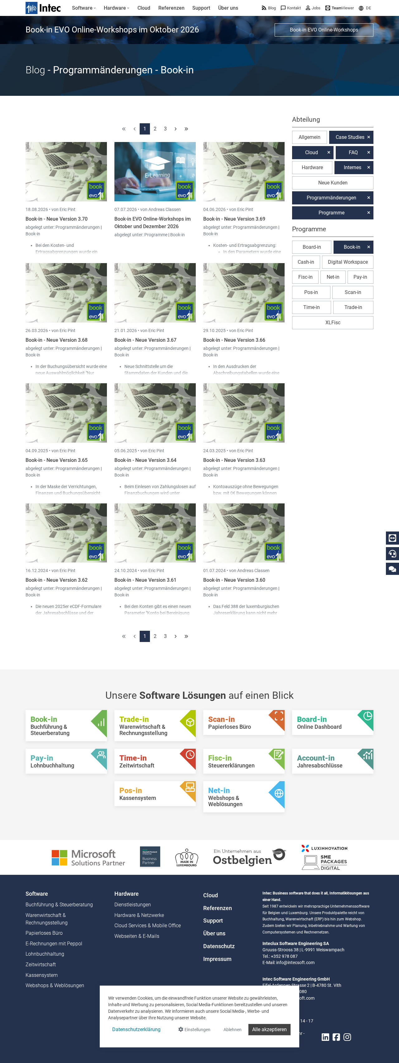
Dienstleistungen (132, 905)
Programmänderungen (78, 227)
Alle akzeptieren (269, 1029)
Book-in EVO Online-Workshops (324, 30)
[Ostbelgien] (250, 857)
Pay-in (360, 277)
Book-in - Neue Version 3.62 (57, 580)
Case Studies (350, 137)
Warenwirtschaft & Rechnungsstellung (47, 919)
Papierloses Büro (44, 933)
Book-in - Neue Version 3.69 (234, 219)
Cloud (311, 152)
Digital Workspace (348, 262)
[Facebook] (336, 1037)
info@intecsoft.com (295, 962)
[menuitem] (84, 8)
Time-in (311, 307)
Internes (352, 167)
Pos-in (311, 292)
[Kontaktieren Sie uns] (392, 569)
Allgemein (309, 137)
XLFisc (332, 323)
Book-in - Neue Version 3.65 (57, 460)
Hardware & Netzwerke (139, 915)
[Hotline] (392, 553)
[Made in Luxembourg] (186, 857)
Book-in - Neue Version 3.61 (145, 580)
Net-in (333, 277)
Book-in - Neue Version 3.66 (234, 340)
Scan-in (353, 292)
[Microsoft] (88, 857)
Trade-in (353, 307)
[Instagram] (347, 1037)
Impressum (217, 959)
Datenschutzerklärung (136, 1029)
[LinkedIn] (325, 1037)
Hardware (312, 167)
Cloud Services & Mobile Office (147, 925)
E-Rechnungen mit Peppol (54, 944)
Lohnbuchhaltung (45, 954)
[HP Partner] (150, 857)
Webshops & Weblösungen (55, 985)
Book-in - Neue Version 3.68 (57, 340)
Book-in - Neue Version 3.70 (57, 219)
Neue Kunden (333, 183)
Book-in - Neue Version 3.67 (145, 340)
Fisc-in (305, 277)
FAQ (353, 152)
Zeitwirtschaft (41, 964)
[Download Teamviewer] (392, 538)
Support (213, 921)
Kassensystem (42, 975)
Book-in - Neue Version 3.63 (234, 460)
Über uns (214, 933)
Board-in (312, 247)
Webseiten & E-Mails (136, 936)
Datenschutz (219, 946)
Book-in (33, 233)
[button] (364, 8)
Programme (156, 234)
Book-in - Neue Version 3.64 (145, 460)
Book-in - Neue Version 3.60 (234, 580)
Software (37, 894)
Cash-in (306, 262)
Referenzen (217, 908)
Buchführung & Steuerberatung (59, 905)
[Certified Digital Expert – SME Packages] (324, 857)
